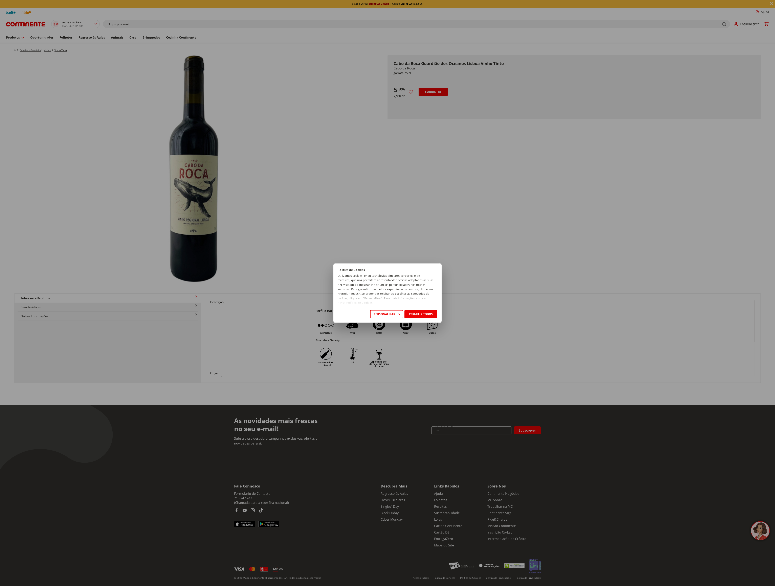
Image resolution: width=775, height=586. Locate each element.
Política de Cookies (359, 303)
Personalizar (384, 314)
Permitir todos (421, 314)
